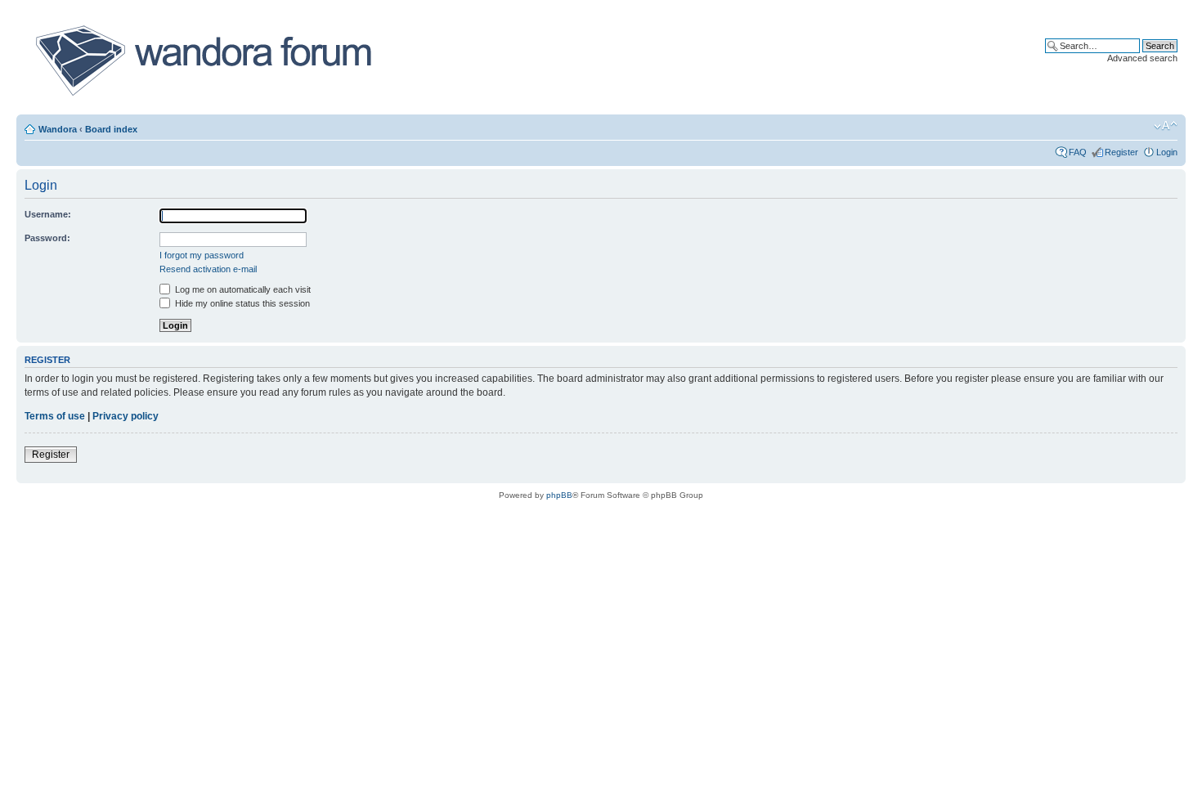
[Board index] (202, 60)
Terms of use (55, 416)
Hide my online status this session (241, 303)
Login (1166, 152)
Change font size (1165, 126)
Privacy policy (125, 416)
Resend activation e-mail (208, 269)
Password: (47, 238)
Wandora (57, 129)
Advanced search (1142, 58)
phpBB (559, 495)
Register (1121, 152)
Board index (111, 129)
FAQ (1078, 152)
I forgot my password (201, 255)
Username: (48, 214)
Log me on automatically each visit (242, 289)
